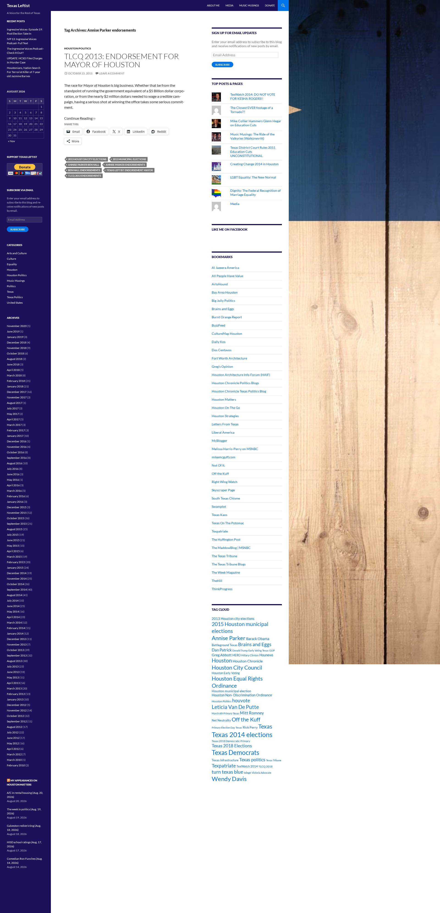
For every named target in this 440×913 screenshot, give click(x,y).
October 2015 (15, 518)
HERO (236, 655)
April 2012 (13, 749)
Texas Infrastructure (225, 760)
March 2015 (14, 556)
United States (15, 302)
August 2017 (14, 403)
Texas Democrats (235, 752)
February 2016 (16, 496)
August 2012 (14, 727)
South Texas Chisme (226, 498)
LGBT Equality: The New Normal (253, 177)
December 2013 (16, 639)
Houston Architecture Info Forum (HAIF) (241, 375)
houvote (241, 700)
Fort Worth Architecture (229, 358)
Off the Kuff (220, 473)
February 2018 (16, 381)
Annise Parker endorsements (125, 164)
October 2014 (15, 584)
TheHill (217, 581)
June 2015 (13, 540)
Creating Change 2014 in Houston (254, 164)
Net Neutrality (221, 720)
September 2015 (17, 523)
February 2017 (16, 430)
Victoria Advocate (261, 772)
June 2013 (13, 672)
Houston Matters (224, 399)
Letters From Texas (225, 424)
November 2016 (17, 446)
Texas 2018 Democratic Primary (231, 741)
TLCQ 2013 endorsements (84, 175)
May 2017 (13, 414)
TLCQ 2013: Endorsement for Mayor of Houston (121, 60)
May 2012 (13, 743)
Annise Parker (228, 638)
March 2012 (14, 754)
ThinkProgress (222, 589)
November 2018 (17, 348)
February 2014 (16, 628)
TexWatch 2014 (247, 766)
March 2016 (14, 490)
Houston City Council (237, 667)
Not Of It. (218, 465)
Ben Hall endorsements (84, 170)
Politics (11, 286)
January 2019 (15, 337)
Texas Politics (15, 297)
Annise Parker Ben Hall (83, 164)
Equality (12, 264)
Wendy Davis (229, 778)
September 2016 (17, 457)
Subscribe (222, 64)
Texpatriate (220, 531)
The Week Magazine (226, 572)
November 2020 (17, 326)
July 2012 (13, 732)
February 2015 (16, 562)
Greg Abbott (222, 655)
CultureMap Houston (227, 333)
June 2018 (13, 364)
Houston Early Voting (226, 673)
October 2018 (15, 353)
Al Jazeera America (225, 268)
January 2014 (15, 633)
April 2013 (13, 683)
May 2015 (13, 545)
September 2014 (17, 589)
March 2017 (14, 425)
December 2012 (16, 705)
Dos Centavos (221, 350)
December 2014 (16, 573)
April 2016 (13, 485)
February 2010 (16, 765)
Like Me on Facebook (230, 229)
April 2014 (13, 617)
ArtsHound (220, 284)
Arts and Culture (17, 253)
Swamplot (219, 506)
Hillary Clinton (250, 655)
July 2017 (13, 408)
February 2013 (16, 694)
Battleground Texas (224, 645)
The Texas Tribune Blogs (229, 564)
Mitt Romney (252, 712)
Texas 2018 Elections (232, 745)
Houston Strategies (225, 416)
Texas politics (252, 759)
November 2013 (17, 644)
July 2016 (13, 468)
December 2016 (16, 441)
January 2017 (15, 436)
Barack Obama (257, 638)
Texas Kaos (219, 515)
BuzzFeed (218, 325)
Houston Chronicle (248, 661)
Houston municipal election (231, 691)
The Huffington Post (226, 539)
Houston (222, 660)
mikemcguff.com (223, 457)
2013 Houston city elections (87, 159)
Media (229, 5)
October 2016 (15, 452)
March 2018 (14, 375)
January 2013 (15, 699)
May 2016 (13, 479)
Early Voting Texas (258, 650)
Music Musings (249, 5)
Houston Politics (77, 48)
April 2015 (13, 551)
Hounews (266, 655)
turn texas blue (227, 772)
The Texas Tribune (224, 556)
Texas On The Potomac (228, 523)
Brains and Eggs (223, 309)
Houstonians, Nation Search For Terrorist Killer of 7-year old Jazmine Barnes (23, 72)
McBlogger (219, 441)
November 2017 (17, 397)
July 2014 (13, 600)
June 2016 (13, 474)
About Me (213, 5)
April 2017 (13, 419)
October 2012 (15, 716)
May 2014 (13, 611)
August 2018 (14, 359)
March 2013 (14, 688)
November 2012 (17, 710)
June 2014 (13, 606)
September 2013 (17, 655)
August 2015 (14, 529)
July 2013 (13, 666)
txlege (247, 772)
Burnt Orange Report (227, 317)
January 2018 (15, 386)
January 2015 (15, 567)
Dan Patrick (222, 650)
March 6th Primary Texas (225, 713)
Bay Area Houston (225, 292)
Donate (270, 5)
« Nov (11, 141)
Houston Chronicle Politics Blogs (235, 383)
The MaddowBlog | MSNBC (231, 548)
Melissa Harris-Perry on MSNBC (235, 449)
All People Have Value (227, 276)
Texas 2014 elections (242, 734)
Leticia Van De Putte (235, 707)
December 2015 (16, 507)
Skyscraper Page (223, 490)
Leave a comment (111, 73)
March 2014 (14, 622)
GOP (272, 650)
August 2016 (14, 463)
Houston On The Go (226, 408)
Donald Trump (240, 650)
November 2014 (17, 578)
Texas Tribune (273, 760)
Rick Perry (250, 727)
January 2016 (15, 501)
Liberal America (223, 432)
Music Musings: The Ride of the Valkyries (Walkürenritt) (252, 136)
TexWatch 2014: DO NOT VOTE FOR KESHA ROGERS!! (252, 96)
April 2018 (13, 370)
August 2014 (14, 595)
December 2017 (16, 392)
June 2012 (13, 738)
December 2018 (16, 342)
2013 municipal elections (129, 159)
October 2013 (15, 650)
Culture (11, 258)
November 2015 (17, 512)
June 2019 (13, 331)
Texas (265, 726)
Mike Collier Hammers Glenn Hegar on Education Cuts (255, 123)
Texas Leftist (18, 5)
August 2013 (14, 661)
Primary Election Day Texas (227, 727)
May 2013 (13, 677)
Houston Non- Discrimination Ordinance (242, 695)
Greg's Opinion (222, 366)
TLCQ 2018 (265, 766)
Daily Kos (219, 342)
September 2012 (17, 721)
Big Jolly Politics (223, 301)
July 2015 (13, 534)
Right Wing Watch (224, 482)
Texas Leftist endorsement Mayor (130, 170)
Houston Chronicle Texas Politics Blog (239, 391)
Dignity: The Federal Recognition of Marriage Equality (255, 193)
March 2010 (14, 760)
